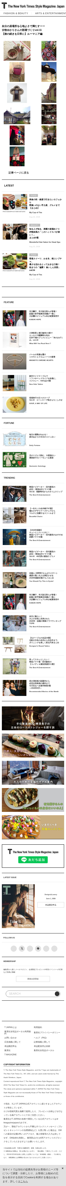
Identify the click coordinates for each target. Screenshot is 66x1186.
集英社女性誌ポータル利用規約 (17, 1032)
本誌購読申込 (50, 905)
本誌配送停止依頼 (42, 1046)
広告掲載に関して (12, 1042)
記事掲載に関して (42, 1042)
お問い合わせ (10, 1038)
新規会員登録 (33, 979)
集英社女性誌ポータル (44, 1050)
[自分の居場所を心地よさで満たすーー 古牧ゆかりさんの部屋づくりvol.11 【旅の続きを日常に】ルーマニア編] (33, 172)
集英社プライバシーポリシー (47, 1032)
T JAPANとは (10, 1027)
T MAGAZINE (10, 1054)
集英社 (7, 1050)
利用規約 (38, 1027)
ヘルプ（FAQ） (41, 1038)
